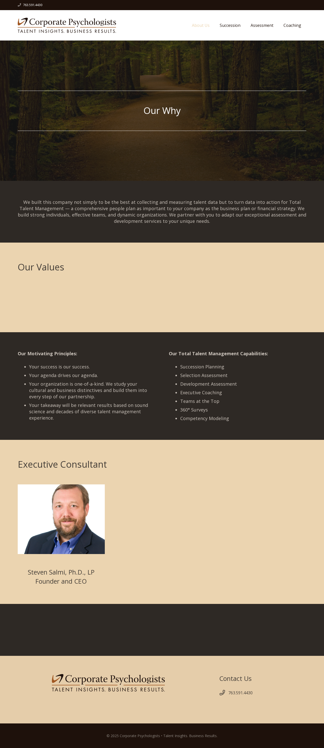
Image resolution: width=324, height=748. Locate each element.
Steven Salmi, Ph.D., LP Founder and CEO (61, 576)
